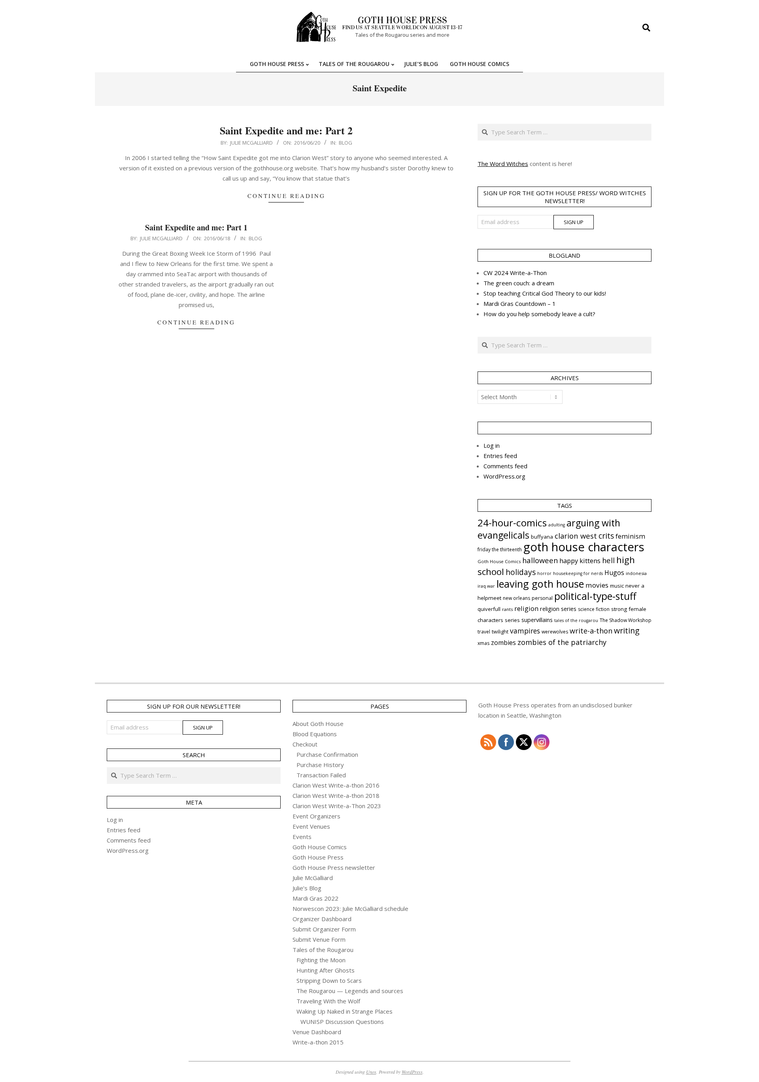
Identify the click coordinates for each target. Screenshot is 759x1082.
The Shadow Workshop (625, 620)
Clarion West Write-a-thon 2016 (336, 785)
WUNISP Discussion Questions (342, 1021)
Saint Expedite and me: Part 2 (286, 130)
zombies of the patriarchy (561, 642)
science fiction (594, 609)
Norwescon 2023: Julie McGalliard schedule (350, 908)
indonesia (636, 573)
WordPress (412, 1072)
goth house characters (583, 547)
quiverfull (489, 609)
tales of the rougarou (576, 620)
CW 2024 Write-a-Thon (515, 273)
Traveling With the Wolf (328, 1001)
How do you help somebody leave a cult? (539, 314)
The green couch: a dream (518, 283)
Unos (371, 1072)
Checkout (305, 744)
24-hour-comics (512, 522)
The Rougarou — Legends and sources (349, 991)
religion (526, 608)
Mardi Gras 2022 (315, 898)
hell (608, 560)
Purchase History (320, 765)
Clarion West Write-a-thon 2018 (336, 795)
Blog (345, 142)
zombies (503, 642)
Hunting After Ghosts (325, 970)
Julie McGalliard (313, 878)
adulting (556, 525)
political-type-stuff (595, 596)
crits (606, 535)
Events (302, 837)
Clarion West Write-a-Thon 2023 (337, 806)
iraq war (486, 586)
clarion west (576, 536)
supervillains (537, 620)
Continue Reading (286, 196)
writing (627, 630)
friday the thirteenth (500, 549)
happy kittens (579, 560)
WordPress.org (504, 476)
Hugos (614, 572)
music (617, 585)
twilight (500, 631)
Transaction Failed (321, 775)
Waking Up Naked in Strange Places (344, 1011)
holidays (521, 572)
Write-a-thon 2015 (318, 1042)
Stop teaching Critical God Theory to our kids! (544, 293)
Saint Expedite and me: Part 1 (196, 227)
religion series (558, 609)
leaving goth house (540, 583)
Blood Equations (315, 734)
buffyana (542, 536)
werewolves (555, 631)
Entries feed (500, 456)
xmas (483, 643)
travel (484, 631)
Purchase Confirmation (327, 754)
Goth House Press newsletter (334, 867)
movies (596, 585)
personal (542, 598)
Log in (491, 445)
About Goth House (318, 724)
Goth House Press (318, 857)
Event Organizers (316, 816)
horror (544, 573)
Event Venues (311, 826)
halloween (540, 560)
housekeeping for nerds (578, 573)
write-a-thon (591, 630)
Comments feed (505, 466)
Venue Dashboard (317, 1032)
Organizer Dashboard (322, 919)
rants (507, 609)
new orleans (516, 598)
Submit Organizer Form (324, 929)
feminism (630, 536)
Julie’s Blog (307, 888)
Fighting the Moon (321, 960)
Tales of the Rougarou (323, 950)
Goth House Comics (499, 561)
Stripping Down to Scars (329, 980)
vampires (525, 630)
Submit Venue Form (319, 939)
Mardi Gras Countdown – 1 (519, 303)
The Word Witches (503, 164)
